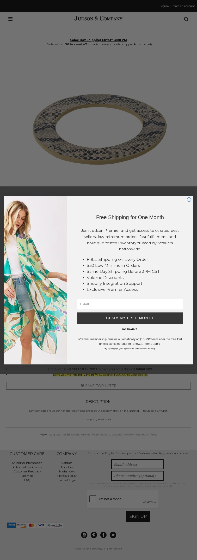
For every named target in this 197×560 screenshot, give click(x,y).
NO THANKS (129, 329)
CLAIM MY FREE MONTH (130, 318)
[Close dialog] (189, 199)
